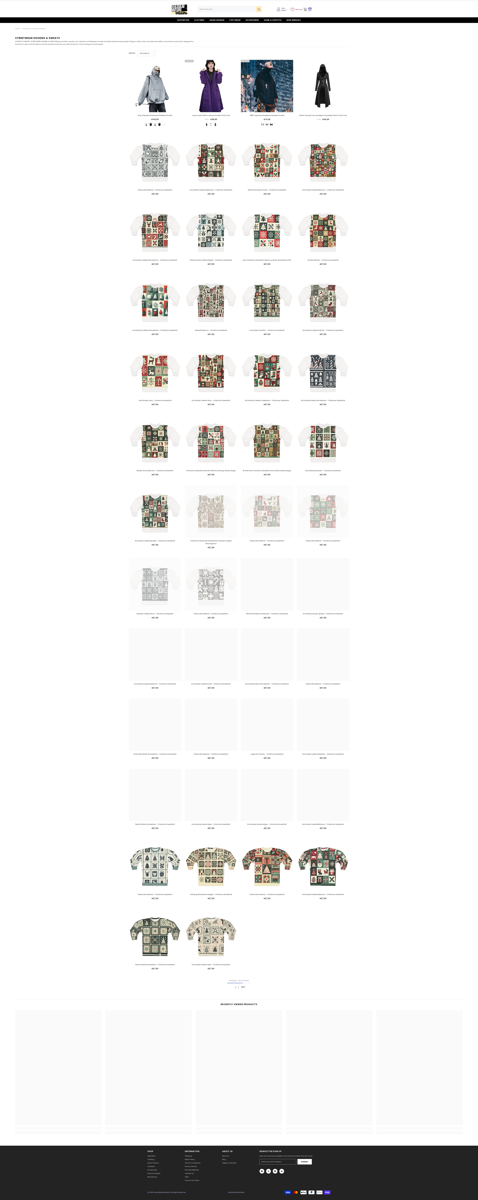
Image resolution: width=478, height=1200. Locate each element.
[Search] (229, 9)
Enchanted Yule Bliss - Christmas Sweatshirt (266, 330)
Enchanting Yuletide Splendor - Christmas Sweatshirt (155, 684)
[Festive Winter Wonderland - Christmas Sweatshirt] (155, 795)
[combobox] (226, 9)
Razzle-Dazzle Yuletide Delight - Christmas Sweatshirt (211, 260)
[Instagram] (262, 1171)
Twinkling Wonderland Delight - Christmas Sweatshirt (211, 894)
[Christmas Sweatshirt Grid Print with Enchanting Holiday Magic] (211, 441)
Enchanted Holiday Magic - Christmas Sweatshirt (267, 824)
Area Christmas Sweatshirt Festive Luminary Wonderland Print (267, 260)
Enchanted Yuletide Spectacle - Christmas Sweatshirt (211, 190)
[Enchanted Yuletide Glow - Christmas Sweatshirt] (211, 371)
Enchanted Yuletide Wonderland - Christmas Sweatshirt (155, 260)
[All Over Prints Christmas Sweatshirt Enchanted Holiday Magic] (267, 441)
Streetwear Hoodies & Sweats (34, 29)
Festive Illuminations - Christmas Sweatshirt (267, 894)
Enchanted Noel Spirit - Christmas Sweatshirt (323, 471)
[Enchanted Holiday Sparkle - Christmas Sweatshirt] (323, 584)
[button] (146, 53)
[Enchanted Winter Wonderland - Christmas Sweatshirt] (155, 725)
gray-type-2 (155, 124)
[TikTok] (275, 1171)
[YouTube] (281, 1171)
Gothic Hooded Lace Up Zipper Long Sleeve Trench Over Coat (323, 115)
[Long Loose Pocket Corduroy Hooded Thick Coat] (211, 86)
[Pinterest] (268, 1171)
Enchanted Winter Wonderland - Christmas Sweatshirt (155, 754)
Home (17, 29)
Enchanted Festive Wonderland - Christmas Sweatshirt (267, 684)
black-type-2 (159, 124)
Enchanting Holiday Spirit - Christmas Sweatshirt (211, 824)
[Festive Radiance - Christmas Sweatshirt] (211, 301)
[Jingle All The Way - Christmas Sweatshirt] (267, 725)
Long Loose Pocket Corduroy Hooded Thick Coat (211, 115)
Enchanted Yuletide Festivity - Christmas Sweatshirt (323, 330)
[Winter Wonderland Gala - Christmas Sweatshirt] (267, 160)
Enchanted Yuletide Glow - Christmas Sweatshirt (211, 400)
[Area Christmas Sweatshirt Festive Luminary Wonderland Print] (267, 231)
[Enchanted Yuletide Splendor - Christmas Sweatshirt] (323, 725)
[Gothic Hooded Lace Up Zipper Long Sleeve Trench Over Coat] (323, 86)
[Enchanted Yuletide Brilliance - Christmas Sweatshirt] (323, 160)
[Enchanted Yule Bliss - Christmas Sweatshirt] (267, 301)
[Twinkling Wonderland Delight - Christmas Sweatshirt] (211, 865)
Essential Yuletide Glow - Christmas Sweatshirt (155, 614)
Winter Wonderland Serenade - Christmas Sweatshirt (267, 614)
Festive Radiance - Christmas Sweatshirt (211, 330)
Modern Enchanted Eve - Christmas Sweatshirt (155, 471)
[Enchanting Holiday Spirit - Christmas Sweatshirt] (211, 795)
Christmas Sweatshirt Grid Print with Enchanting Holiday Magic (211, 471)
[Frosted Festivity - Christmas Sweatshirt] (323, 231)
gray (146, 124)
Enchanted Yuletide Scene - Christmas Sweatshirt (211, 684)
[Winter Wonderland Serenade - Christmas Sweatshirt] (267, 584)
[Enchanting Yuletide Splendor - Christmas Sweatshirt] (155, 654)
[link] (58, 1128)
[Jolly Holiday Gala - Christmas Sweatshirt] (155, 371)
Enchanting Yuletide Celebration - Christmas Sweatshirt (267, 400)
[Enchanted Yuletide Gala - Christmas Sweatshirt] (211, 935)
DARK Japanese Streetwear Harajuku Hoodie (267, 115)
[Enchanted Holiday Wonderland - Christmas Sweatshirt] (323, 371)
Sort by (132, 53)
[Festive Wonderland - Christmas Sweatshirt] (155, 160)
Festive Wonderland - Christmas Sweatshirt (155, 190)
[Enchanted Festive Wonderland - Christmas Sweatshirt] (267, 654)
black (151, 124)
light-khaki (211, 124)
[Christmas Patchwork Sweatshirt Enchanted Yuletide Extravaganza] (211, 511)
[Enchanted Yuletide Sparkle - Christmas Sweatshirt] (155, 511)
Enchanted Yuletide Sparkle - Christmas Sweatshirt (155, 541)
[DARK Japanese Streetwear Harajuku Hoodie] (267, 86)
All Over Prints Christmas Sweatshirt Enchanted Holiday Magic (267, 471)
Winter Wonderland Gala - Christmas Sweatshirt (267, 190)
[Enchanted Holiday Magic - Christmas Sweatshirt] (267, 795)
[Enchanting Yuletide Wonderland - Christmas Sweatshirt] (155, 301)
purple (215, 124)
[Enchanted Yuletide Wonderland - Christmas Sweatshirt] (155, 231)
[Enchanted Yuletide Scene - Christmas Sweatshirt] (211, 654)
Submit (304, 1161)
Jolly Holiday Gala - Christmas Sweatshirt (155, 400)
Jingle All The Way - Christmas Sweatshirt (267, 754)
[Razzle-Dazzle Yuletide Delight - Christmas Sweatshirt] (211, 231)
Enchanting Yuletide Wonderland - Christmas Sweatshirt (155, 330)
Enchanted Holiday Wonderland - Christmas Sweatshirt (323, 400)
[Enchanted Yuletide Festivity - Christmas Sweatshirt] (323, 301)
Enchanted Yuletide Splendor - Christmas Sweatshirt (323, 754)
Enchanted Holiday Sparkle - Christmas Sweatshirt (323, 614)
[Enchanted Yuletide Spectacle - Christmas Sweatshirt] (211, 160)
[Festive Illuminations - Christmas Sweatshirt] (267, 865)
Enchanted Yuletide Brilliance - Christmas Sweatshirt (323, 190)
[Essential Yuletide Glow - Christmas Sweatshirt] (155, 584)
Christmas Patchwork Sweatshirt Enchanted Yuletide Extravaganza (211, 542)
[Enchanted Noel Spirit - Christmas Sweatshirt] (323, 441)
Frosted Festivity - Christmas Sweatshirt (323, 260)
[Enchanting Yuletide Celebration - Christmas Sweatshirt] (267, 371)
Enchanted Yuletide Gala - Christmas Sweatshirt (211, 965)
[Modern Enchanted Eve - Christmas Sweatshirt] (155, 441)
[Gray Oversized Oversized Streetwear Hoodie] (155, 86)
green (263, 124)
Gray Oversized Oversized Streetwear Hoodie (155, 115)
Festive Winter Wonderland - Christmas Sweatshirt (155, 824)
